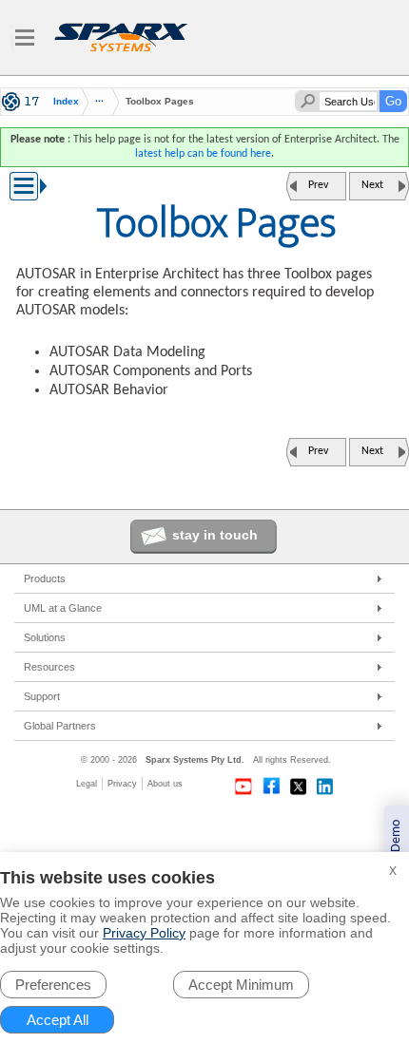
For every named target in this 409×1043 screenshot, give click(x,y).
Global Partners (60, 725)
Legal (86, 783)
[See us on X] (298, 786)
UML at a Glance (63, 608)
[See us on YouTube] (243, 786)
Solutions (45, 637)
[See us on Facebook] (271, 786)
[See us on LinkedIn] (326, 786)
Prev (318, 185)
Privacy (122, 783)
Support (42, 696)
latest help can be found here (203, 154)
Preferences (53, 985)
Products (45, 578)
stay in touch (215, 534)
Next (372, 185)
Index (66, 101)
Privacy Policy (144, 932)
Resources (49, 667)
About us (165, 783)
